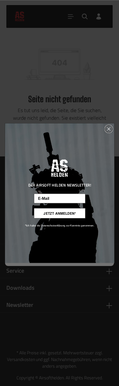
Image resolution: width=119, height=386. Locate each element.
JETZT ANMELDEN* (59, 213)
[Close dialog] (108, 128)
